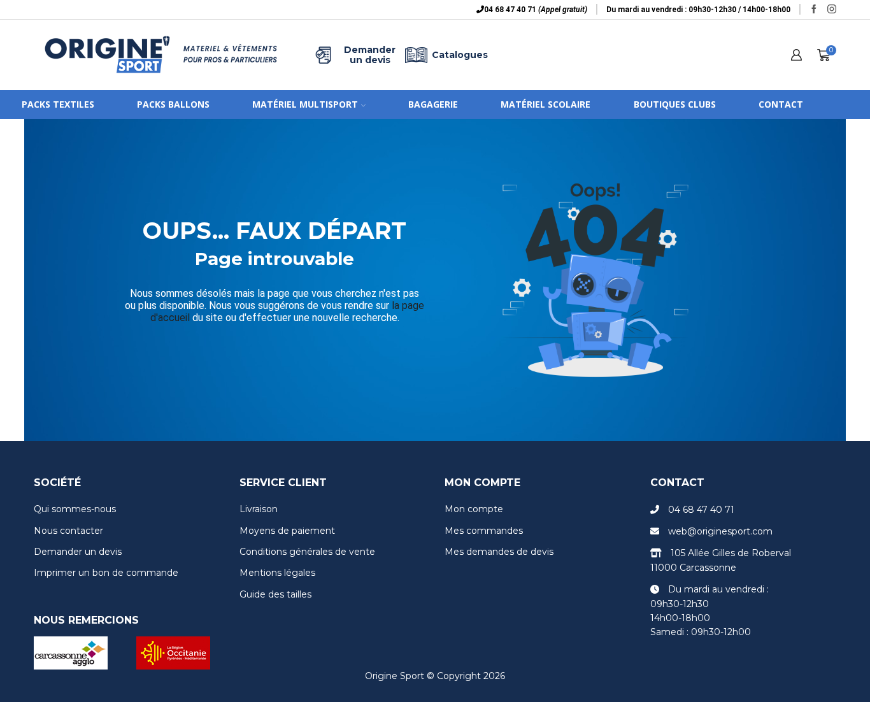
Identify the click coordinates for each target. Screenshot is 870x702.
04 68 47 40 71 (701, 509)
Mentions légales (277, 572)
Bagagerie (433, 104)
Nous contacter (68, 530)
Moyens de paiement (287, 530)
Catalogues (460, 55)
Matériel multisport (305, 104)
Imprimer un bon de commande (106, 572)
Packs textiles (58, 104)
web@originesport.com (720, 531)
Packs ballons (173, 104)
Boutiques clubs (675, 104)
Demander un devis (370, 55)
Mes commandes (484, 530)
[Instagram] (831, 9)
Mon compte (474, 509)
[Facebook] (813, 9)
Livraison (258, 509)
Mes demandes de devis (499, 551)
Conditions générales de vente (307, 551)
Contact (781, 104)
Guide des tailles (275, 594)
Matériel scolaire (545, 104)
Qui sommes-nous (75, 509)
